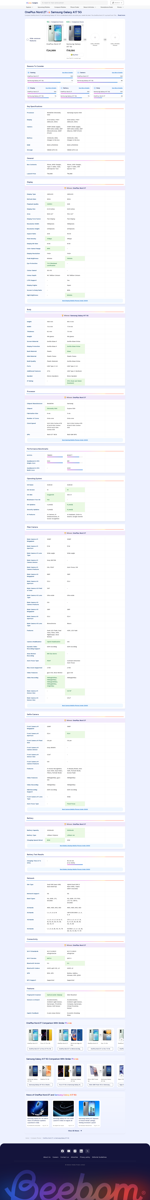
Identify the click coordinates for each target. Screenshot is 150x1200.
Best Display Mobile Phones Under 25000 (75, 300)
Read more (121, 15)
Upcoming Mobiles (44, 7)
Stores (119, 7)
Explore (28, 7)
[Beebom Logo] (32, 3)
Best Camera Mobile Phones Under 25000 (75, 705)
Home (27, 1138)
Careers (55, 1157)
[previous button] (28, 1040)
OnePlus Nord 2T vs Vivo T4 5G (100, 1048)
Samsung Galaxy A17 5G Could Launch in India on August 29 (63, 1119)
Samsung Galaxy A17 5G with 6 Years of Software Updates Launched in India (37, 1120)
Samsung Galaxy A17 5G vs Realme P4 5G (41, 1084)
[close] (62, 25)
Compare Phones (36, 1138)
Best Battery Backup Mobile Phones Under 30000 (75, 845)
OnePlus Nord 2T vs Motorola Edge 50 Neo (71, 1048)
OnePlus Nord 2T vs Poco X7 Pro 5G (40, 1048)
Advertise (74, 1157)
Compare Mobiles (60, 7)
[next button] (122, 1040)
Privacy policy (85, 1157)
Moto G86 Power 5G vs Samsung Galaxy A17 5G (101, 1084)
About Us (46, 1157)
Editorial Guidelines (99, 1157)
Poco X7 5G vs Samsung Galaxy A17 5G (71, 1084)
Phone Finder (74, 7)
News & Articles (89, 7)
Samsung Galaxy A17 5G (73, 45)
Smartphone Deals (107, 7)
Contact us (64, 1157)
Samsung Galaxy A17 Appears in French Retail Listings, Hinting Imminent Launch (88, 1120)
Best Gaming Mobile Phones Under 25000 (75, 440)
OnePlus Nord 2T (53, 44)
